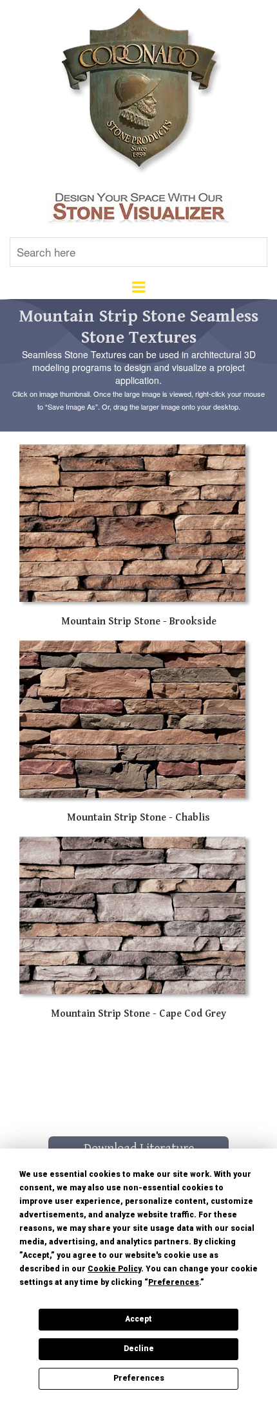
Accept (138, 1318)
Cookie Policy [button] (114, 1268)
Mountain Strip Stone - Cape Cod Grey (138, 1014)
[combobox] (138, 252)
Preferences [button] (173, 1282)
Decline (139, 1348)
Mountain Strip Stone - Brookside (138, 621)
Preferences (138, 1378)
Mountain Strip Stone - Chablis (138, 818)
